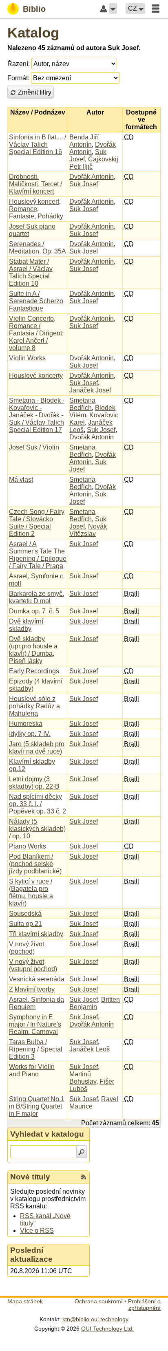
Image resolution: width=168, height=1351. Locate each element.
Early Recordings (34, 671)
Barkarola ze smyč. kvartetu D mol (36, 597)
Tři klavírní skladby (36, 933)
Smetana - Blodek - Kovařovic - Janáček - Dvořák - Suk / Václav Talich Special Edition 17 (36, 415)
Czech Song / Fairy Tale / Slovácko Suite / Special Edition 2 (36, 522)
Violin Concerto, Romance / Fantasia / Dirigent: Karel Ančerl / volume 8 (36, 333)
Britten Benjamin (94, 1003)
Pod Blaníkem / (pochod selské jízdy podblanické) (35, 864)
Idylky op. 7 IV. (30, 733)
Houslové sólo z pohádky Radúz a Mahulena (34, 706)
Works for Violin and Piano (32, 1070)
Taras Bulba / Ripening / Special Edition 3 (35, 1049)
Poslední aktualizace (31, 1254)
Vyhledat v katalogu (47, 1134)
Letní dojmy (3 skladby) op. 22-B (34, 783)
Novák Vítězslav (88, 530)
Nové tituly (30, 1176)
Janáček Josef (90, 390)
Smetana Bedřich (82, 404)
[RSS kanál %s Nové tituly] (83, 1176)
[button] (113, 8)
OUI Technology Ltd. (107, 1328)
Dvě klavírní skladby (26, 625)
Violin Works (27, 358)
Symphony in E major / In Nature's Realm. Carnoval (35, 1024)
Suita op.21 (25, 923)
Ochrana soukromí (99, 1301)
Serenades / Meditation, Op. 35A (37, 247)
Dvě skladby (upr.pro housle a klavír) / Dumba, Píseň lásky (33, 649)
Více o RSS (37, 1230)
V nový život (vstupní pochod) (33, 965)
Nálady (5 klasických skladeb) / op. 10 (37, 829)
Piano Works (27, 846)
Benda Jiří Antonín (84, 141)
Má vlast (21, 479)
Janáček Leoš (89, 1049)
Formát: (18, 78)
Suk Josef (83, 184)
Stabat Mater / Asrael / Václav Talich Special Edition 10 (31, 272)
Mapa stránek (25, 1301)
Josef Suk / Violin (34, 447)
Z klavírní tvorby (32, 989)
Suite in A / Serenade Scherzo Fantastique (36, 301)
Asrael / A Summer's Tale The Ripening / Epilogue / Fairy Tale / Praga (37, 554)
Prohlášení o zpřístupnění (144, 1304)
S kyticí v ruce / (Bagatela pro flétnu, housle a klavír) (31, 892)
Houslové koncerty (36, 375)
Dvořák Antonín (91, 176)
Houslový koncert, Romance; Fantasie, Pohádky (36, 209)
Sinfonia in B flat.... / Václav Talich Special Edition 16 (37, 144)
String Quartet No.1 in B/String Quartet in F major (36, 1106)
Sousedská (25, 913)
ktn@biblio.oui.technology (95, 1319)
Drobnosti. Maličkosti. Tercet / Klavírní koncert (35, 184)
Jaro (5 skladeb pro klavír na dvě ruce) (36, 748)
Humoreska (25, 723)
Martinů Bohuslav (82, 1078)
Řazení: (18, 63)
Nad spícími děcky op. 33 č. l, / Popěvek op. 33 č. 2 (37, 804)
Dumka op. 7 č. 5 (34, 611)
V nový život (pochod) (26, 948)
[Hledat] (81, 1151)
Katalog (33, 32)
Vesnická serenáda (36, 979)
